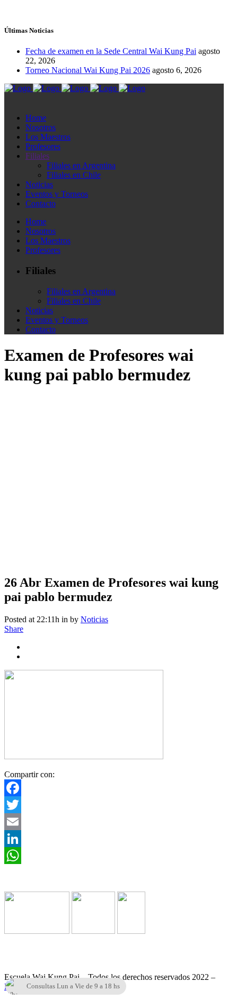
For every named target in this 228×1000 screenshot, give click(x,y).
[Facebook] (114, 787)
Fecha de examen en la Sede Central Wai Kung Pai (110, 51)
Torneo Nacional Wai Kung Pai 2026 (87, 70)
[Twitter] (114, 804)
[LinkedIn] (114, 838)
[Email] (114, 821)
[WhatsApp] (114, 855)
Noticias (94, 619)
